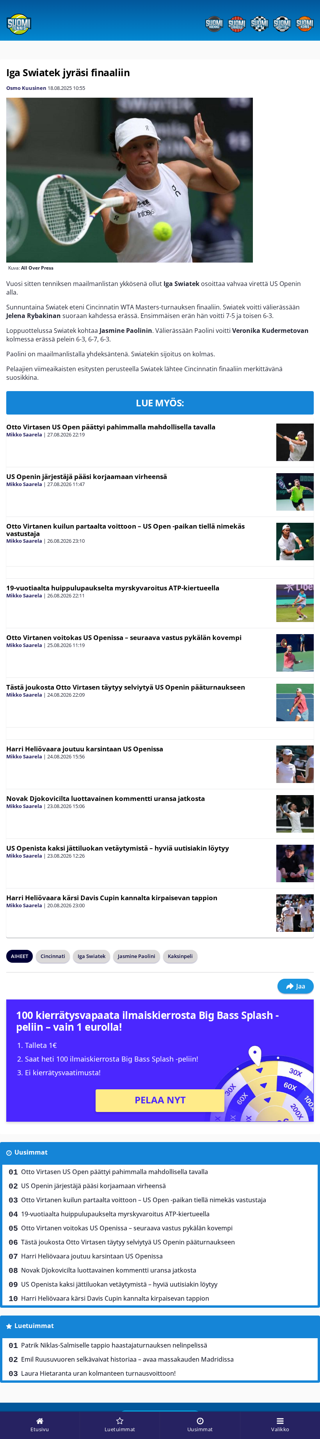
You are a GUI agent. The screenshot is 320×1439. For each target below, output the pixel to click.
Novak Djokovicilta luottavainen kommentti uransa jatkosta (105, 798)
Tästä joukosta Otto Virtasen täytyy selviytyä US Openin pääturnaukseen (125, 687)
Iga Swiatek (91, 956)
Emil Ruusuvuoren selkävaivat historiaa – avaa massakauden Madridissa (127, 1359)
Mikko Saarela (24, 434)
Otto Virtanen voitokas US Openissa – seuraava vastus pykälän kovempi (124, 637)
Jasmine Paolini (136, 956)
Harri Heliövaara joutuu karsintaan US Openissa (84, 748)
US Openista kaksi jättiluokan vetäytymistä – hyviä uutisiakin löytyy (117, 848)
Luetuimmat (34, 1325)
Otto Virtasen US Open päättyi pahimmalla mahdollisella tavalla (110, 426)
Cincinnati (53, 956)
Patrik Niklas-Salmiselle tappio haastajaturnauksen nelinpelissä (114, 1345)
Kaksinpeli (180, 956)
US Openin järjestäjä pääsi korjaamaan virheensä (86, 476)
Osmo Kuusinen (26, 87)
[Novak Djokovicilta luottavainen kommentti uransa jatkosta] (295, 814)
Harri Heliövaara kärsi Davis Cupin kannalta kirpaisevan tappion (111, 897)
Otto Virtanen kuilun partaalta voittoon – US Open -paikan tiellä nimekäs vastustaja (125, 530)
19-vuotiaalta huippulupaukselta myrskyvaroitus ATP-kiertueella (112, 587)
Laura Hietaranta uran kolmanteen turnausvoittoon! (98, 1373)
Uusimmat (31, 1152)
